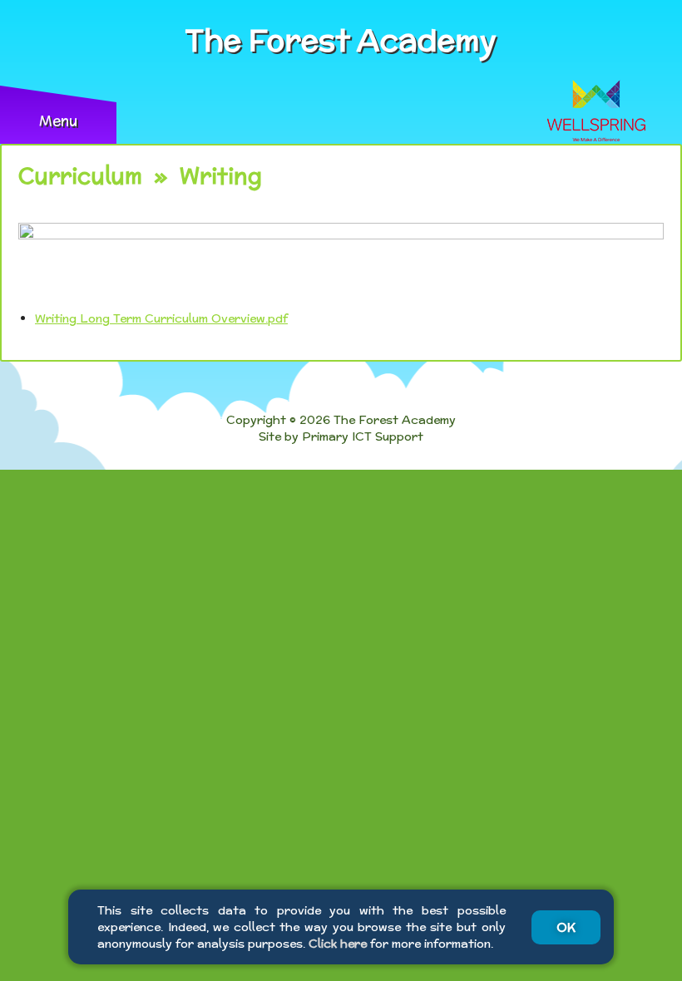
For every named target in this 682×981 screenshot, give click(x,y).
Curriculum (80, 175)
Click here (337, 943)
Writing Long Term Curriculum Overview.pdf (161, 318)
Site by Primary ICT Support (341, 436)
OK (566, 927)
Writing (221, 175)
